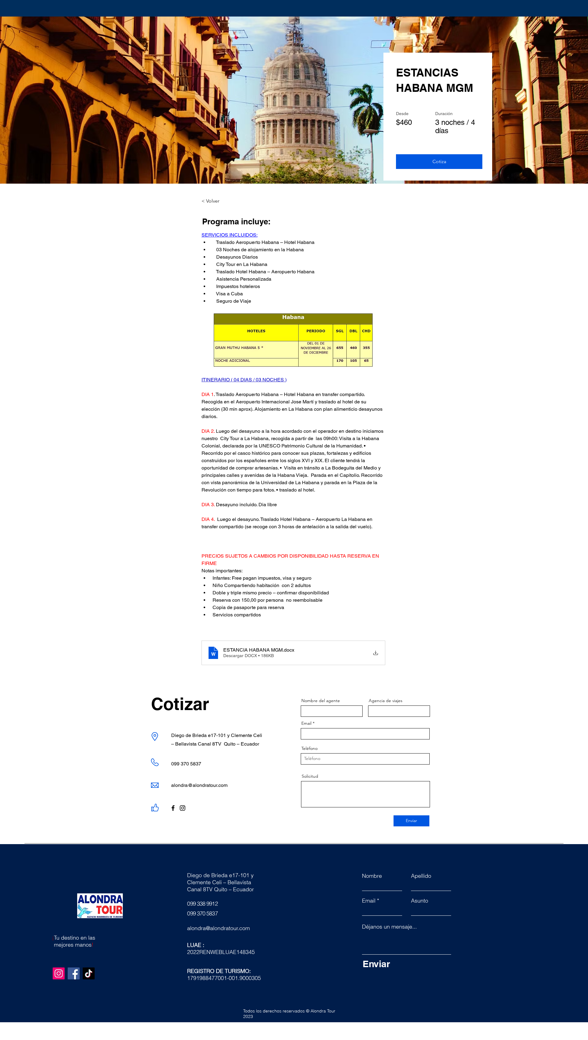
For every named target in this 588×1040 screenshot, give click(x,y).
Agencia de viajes (385, 700)
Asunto (419, 900)
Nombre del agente (320, 700)
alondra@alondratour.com (199, 785)
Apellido (421, 876)
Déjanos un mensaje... (389, 927)
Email (306, 723)
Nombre (372, 876)
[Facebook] (173, 808)
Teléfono (309, 748)
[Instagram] (182, 808)
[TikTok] (89, 973)
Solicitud (310, 776)
